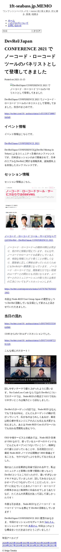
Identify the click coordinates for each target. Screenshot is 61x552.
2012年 (46, 545)
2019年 (53, 543)
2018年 (5, 545)
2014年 (33, 545)
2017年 (12, 545)
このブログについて (18, 23)
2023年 (26, 543)
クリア (36, 31)
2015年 (26, 545)
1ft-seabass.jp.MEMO (30, 5)
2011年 (53, 545)
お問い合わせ (15, 25)
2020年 (46, 543)
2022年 (33, 543)
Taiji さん (49, 522)
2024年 (19, 543)
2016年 (19, 545)
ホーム (11, 20)
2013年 (39, 545)
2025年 (12, 543)
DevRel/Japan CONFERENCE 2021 (22, 143)
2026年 (5, 543)
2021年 (39, 543)
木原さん (33, 526)
